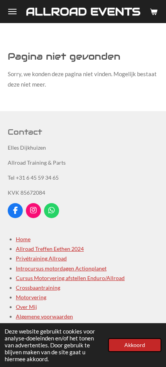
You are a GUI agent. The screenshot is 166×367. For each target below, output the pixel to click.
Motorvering (31, 297)
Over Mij (26, 307)
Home (23, 239)
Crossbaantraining (38, 287)
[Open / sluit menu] (12, 11)
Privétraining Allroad (41, 258)
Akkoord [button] (134, 345)
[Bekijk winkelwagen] (153, 11)
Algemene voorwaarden (44, 316)
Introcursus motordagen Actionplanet (61, 268)
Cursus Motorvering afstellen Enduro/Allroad (70, 278)
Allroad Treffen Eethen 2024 (50, 248)
